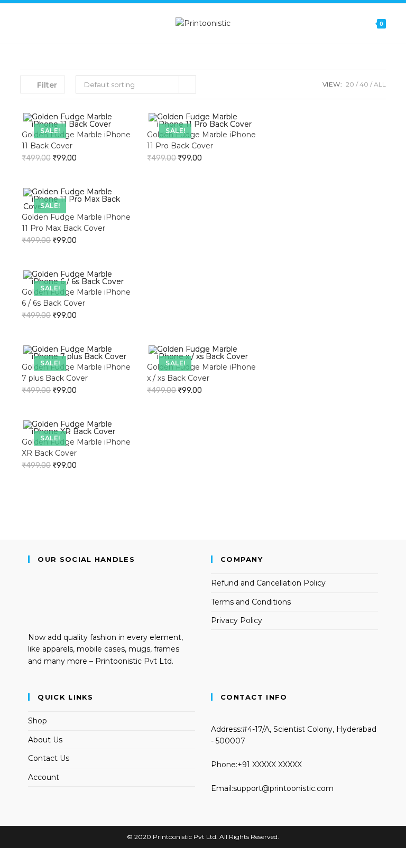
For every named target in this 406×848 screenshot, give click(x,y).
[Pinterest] (31, 614)
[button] (120, 124)
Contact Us (48, 758)
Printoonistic (172, 837)
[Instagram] (31, 603)
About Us (45, 740)
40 (363, 84)
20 (350, 84)
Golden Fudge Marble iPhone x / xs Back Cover (201, 372)
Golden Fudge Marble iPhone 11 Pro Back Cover (201, 140)
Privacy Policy (236, 620)
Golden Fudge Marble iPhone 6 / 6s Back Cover (76, 297)
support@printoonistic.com (283, 788)
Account (43, 777)
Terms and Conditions (251, 602)
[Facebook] (31, 591)
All (380, 84)
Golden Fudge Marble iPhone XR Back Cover (76, 447)
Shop (37, 720)
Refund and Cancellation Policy (268, 583)
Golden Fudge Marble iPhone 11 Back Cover (76, 140)
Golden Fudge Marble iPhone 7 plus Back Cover (76, 372)
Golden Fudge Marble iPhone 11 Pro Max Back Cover (76, 222)
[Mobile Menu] (23, 23)
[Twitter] (31, 579)
